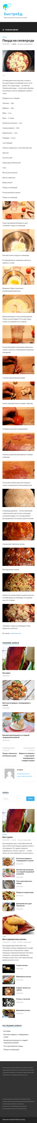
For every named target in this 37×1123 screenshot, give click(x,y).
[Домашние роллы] (8, 1017)
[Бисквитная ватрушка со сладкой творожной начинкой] (18, 733)
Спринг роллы (22, 965)
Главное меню (11, 30)
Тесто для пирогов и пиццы (13, 1046)
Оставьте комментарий (25, 44)
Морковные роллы (23, 976)
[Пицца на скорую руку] (8, 899)
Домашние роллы (23, 1010)
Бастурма (6, 673)
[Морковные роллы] (8, 983)
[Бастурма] (18, 671)
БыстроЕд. (13, 13)
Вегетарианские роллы (14, 939)
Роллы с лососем (23, 999)
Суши (4, 936)
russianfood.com (15, 633)
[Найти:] (18, 798)
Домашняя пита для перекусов (24, 905)
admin (14, 44)
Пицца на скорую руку (25, 892)
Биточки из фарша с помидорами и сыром (24, 859)
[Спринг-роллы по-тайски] (8, 995)
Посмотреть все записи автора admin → (24, 776)
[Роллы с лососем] (8, 1006)
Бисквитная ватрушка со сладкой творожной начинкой (15, 736)
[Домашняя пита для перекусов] (8, 910)
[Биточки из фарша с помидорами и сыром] (18, 701)
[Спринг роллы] (8, 972)
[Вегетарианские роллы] (18, 935)
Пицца (4, 37)
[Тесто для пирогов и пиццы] (8, 888)
